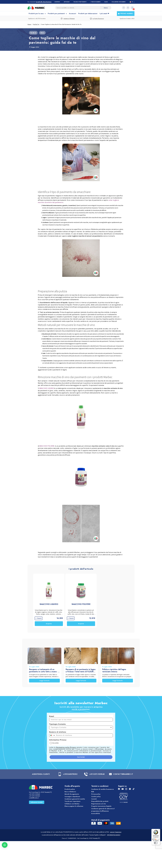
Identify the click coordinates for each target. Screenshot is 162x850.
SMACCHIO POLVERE (46, 446)
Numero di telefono (57, 732)
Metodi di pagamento (72, 794)
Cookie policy (95, 796)
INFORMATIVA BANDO (113, 835)
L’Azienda (57, 2)
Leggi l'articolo (44, 681)
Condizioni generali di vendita (75, 799)
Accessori (72, 13)
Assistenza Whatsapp (69, 18)
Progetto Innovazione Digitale (101, 806)
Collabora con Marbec (119, 2)
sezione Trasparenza (115, 832)
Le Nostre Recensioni (98, 18)
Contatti (94, 799)
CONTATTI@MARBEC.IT (123, 774)
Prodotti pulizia (70, 789)
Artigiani (67, 2)
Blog (106, 2)
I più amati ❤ (104, 13)
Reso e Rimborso (70, 791)
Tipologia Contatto (57, 724)
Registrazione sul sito (98, 804)
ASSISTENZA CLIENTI (41, 774)
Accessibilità (95, 813)
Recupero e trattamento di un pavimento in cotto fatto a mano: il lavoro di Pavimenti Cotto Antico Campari (44, 670)
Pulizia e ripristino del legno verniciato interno (114, 670)
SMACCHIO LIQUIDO (46, 388)
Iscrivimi (81, 757)
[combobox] (80, 727)
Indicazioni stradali (37, 802)
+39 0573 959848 (97, 774)
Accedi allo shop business (43, 2)
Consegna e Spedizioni (72, 796)
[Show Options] (111, 727)
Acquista (49, 623)
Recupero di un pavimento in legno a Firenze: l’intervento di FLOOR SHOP (81, 670)
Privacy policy (95, 794)
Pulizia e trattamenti (80, 2)
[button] (5, 845)
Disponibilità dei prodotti (99, 801)
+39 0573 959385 (34, 796)
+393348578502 (70, 774)
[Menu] (159, 830)
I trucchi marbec (95, 2)
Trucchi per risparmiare (72, 801)
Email (51, 716)
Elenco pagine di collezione (74, 806)
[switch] (156, 843)
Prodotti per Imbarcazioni (87, 13)
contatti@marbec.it (34, 798)
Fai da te (36, 24)
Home (29, 24)
